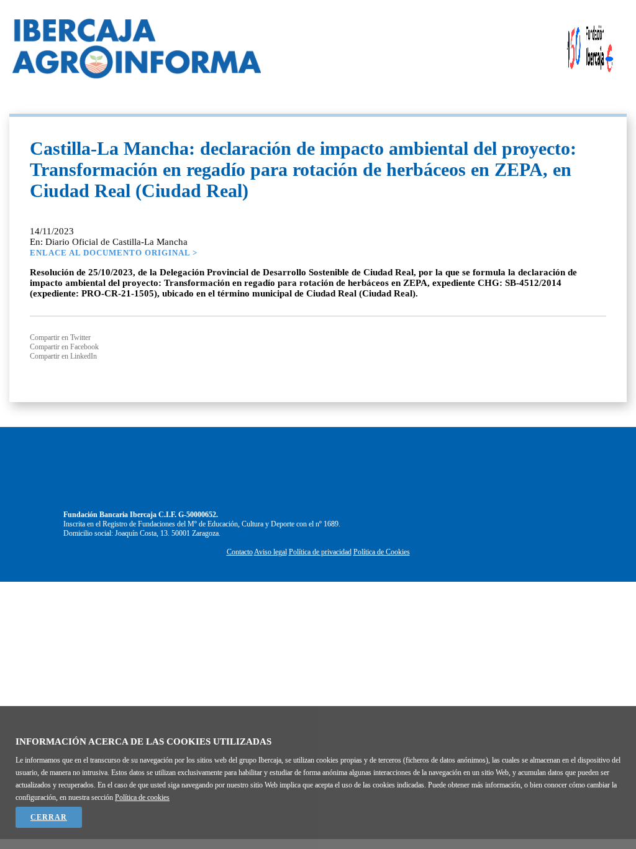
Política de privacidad (320, 552)
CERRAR (48, 817)
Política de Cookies (381, 552)
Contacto (240, 552)
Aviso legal (270, 552)
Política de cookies (142, 797)
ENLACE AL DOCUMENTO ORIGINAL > (114, 252)
